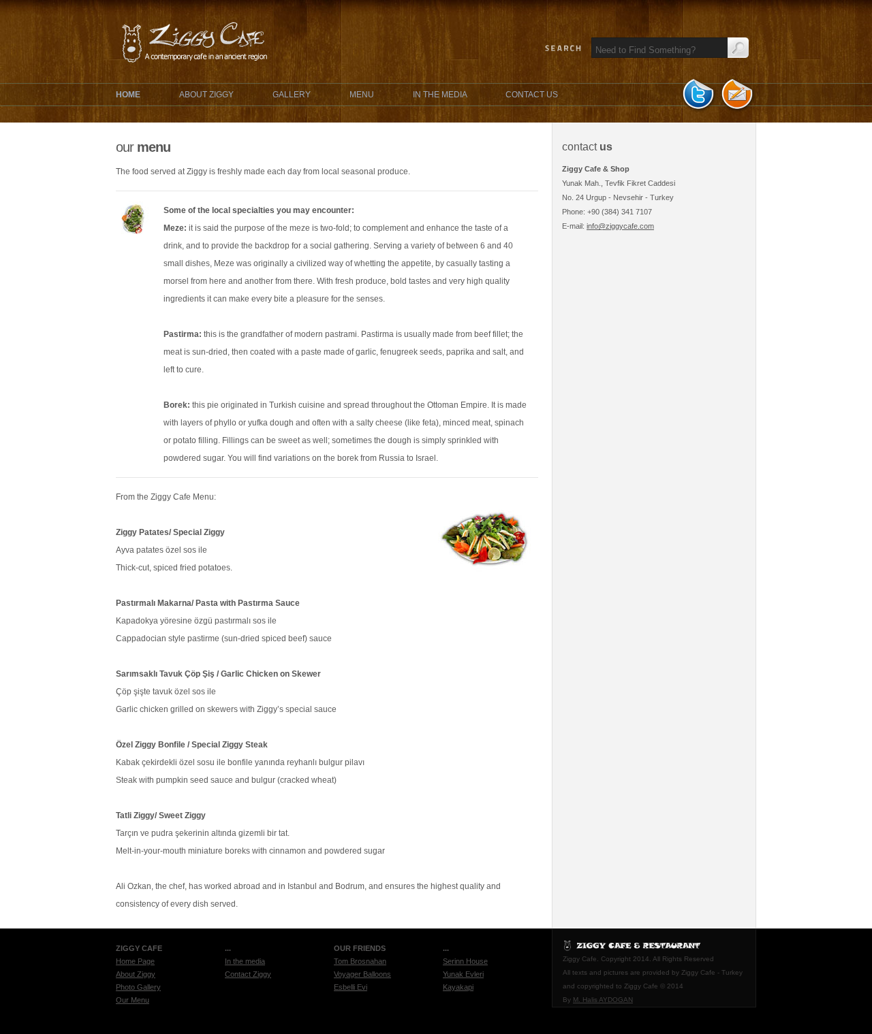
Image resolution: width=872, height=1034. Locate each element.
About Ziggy (135, 974)
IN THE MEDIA (441, 94)
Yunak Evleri (463, 974)
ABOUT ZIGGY (206, 94)
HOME (128, 94)
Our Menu (132, 1000)
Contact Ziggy (248, 974)
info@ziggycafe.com (620, 226)
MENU (361, 94)
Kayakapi (458, 987)
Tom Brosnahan (360, 961)
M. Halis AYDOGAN (603, 999)
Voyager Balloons (362, 974)
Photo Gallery (138, 987)
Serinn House (465, 961)
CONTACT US (531, 94)
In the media (245, 961)
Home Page (135, 961)
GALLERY (291, 94)
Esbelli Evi (350, 987)
